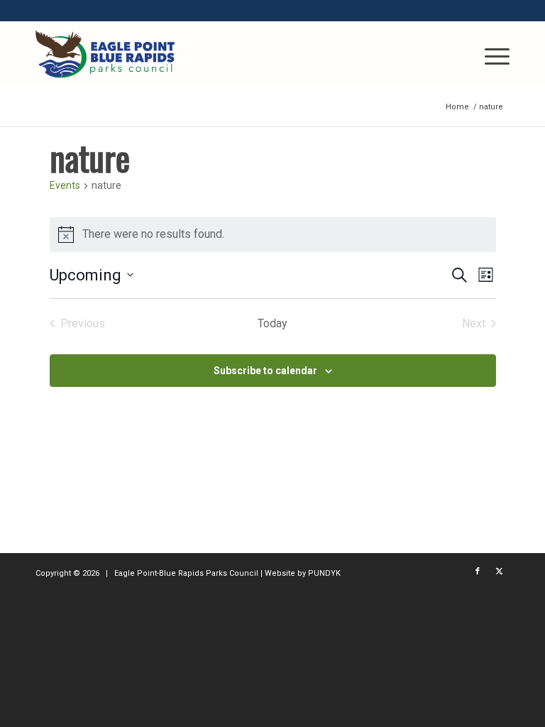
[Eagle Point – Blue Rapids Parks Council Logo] (105, 54)
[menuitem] (490, 54)
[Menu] (490, 54)
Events (65, 185)
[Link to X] (499, 571)
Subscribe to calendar (265, 370)
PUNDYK (324, 573)
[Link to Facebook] (477, 571)
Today (272, 323)
